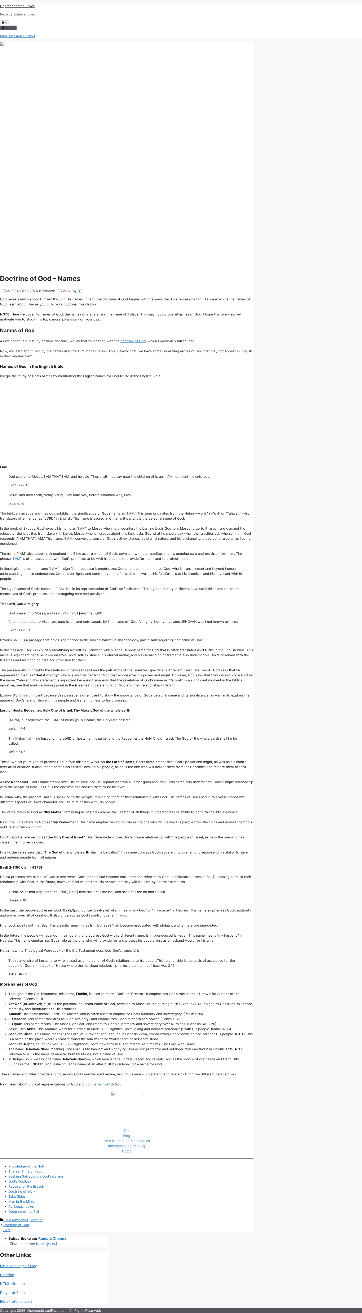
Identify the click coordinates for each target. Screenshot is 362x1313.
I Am (6, 1230)
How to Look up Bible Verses (127, 1141)
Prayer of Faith (12, 1293)
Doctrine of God (16, 1225)
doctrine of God (133, 341)
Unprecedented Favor (17, 6)
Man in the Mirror (22, 1201)
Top (127, 1131)
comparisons (96, 1084)
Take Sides (17, 1196)
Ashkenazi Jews (21, 1206)
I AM (16, 558)
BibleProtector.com (16, 1301)
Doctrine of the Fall (23, 1211)
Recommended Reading (126, 1146)
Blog (126, 1136)
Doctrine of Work (22, 1191)
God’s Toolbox (19, 1181)
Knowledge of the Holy (26, 1166)
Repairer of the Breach (26, 1186)
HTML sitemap (12, 1284)
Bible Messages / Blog (17, 36)
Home (126, 1151)
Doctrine (36, 1220)
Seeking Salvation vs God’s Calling (35, 1176)
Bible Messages (15, 1220)
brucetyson (45, 1244)
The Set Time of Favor (26, 1171)
